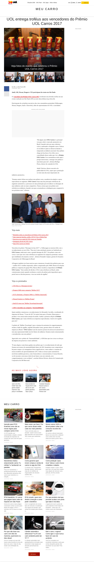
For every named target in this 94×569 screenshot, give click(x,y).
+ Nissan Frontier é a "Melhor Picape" (23, 299)
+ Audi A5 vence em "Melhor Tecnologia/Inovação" (27, 303)
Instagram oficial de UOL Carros (23, 241)
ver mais (33, 554)
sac (69, 2)
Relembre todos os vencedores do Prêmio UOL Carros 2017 (31, 235)
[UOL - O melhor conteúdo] (12, 2)
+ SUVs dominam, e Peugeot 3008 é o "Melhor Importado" (29, 294)
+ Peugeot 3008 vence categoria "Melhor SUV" (26, 290)
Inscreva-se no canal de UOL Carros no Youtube (27, 239)
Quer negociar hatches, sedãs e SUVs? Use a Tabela (28, 237)
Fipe (45, 237)
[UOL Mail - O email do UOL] (73, 3)
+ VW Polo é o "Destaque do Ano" (22, 286)
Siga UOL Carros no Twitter (21, 243)
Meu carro (47, 9)
